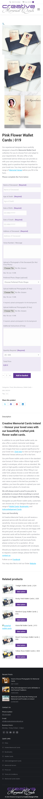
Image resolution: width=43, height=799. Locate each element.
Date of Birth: (12, 208)
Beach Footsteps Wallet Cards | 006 (27, 638)
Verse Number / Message (12, 243)
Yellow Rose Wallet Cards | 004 (27, 651)
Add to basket (22, 375)
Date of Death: (12, 220)
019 (7, 393)
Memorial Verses (15, 170)
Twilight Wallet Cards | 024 (25, 585)
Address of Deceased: (15, 231)
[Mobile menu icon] (38, 9)
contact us (6, 555)
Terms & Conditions (11, 774)
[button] (3, 24)
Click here (18, 452)
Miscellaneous (18, 387)
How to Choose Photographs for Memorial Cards (25, 680)
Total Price (7, 361)
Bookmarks (24, 506)
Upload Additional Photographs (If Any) (17, 289)
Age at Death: (12, 197)
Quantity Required (14, 350)
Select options (21, 591)
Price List (8, 770)
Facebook (16, 559)
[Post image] (5, 680)
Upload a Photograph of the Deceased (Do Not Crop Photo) (20, 263)
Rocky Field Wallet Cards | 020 (27, 598)
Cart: (29, 2)
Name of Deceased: (14, 185)
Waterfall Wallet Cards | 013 (26, 625)
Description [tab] (6, 417)
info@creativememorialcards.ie (12, 721)
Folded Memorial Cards (12, 747)
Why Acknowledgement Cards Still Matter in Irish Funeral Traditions (25, 689)
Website (33, 563)
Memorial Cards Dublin (12, 779)
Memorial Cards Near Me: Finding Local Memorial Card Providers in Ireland (24, 698)
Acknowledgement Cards (12, 509)
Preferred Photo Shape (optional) (15, 278)
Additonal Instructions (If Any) (14, 326)
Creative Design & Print (30, 797)
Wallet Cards (27, 387)
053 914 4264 (16, 2)
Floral (11, 387)
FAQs (6, 743)
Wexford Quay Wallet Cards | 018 (26, 612)
